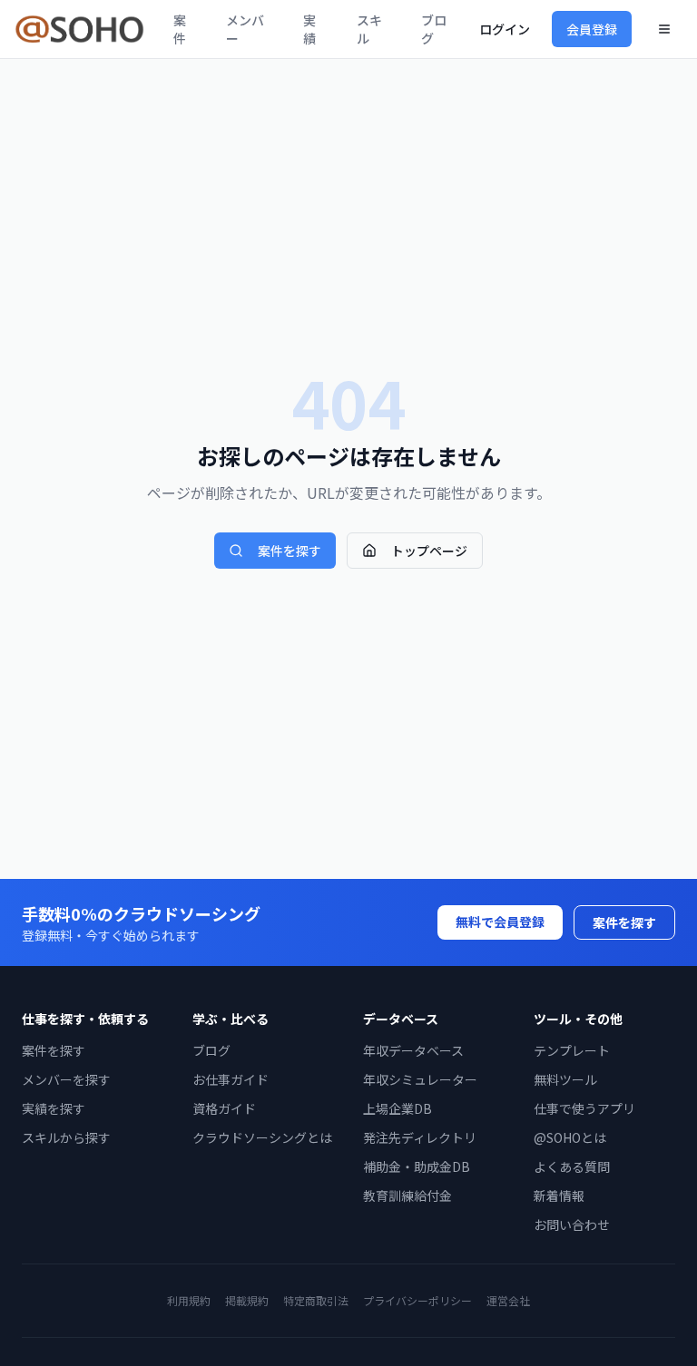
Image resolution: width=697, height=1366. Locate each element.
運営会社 (508, 1300)
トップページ (429, 551)
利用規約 (189, 1300)
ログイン (504, 29)
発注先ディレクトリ (419, 1137)
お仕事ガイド (230, 1079)
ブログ (434, 29)
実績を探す (53, 1108)
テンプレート (572, 1050)
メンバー (245, 29)
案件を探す (289, 551)
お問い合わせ (572, 1224)
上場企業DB (397, 1108)
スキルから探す (66, 1137)
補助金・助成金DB (416, 1166)
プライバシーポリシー (417, 1300)
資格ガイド (224, 1108)
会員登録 (591, 29)
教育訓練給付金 (407, 1195)
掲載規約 (247, 1300)
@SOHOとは (570, 1137)
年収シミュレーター (420, 1079)
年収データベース (413, 1050)
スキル (369, 29)
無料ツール (565, 1079)
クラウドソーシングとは (262, 1137)
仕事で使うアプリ (584, 1108)
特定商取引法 (315, 1300)
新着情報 (559, 1195)
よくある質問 (572, 1166)
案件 (179, 29)
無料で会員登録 (500, 921)
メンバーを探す (66, 1079)
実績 (309, 29)
